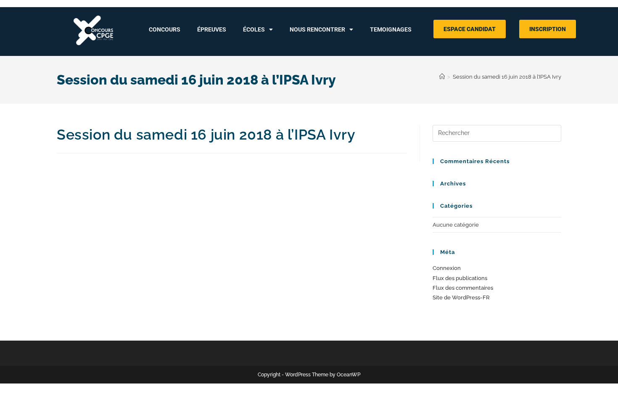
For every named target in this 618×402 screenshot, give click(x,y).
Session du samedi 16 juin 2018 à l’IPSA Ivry (507, 77)
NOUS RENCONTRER (317, 29)
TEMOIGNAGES (391, 29)
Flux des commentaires (463, 288)
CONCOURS (164, 29)
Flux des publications (460, 278)
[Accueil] (442, 77)
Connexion (447, 268)
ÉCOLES (254, 29)
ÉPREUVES (211, 29)
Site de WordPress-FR (461, 297)
